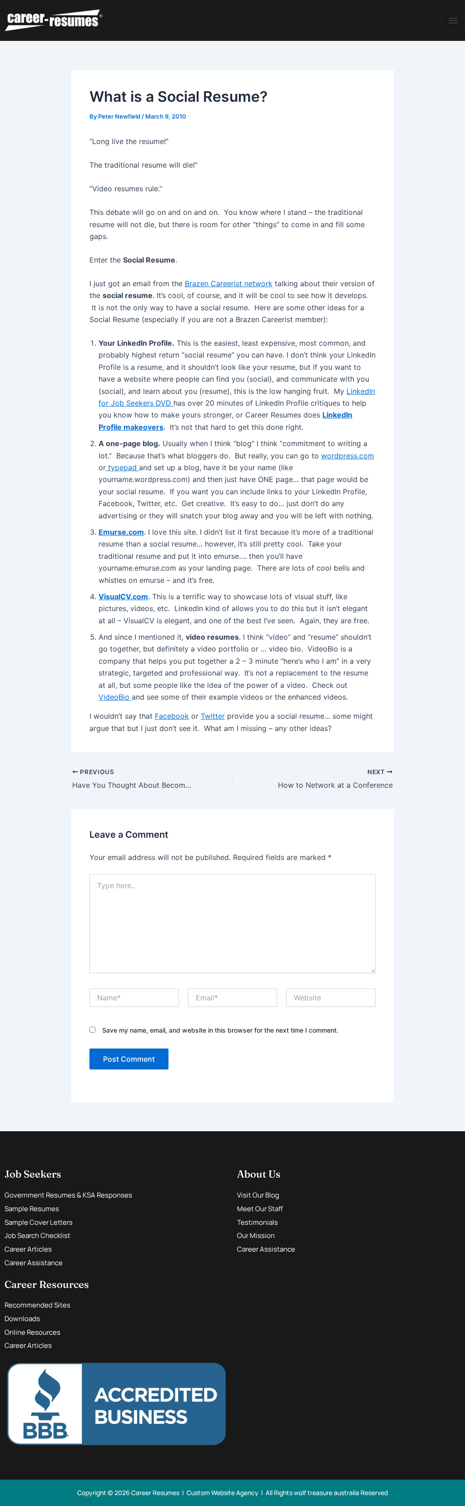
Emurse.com (121, 532)
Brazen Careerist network (228, 283)
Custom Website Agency (222, 1492)
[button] (452, 20)
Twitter (213, 716)
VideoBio (115, 696)
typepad (122, 467)
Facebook (172, 716)
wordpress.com (347, 455)
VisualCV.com (123, 596)
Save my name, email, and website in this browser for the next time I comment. (220, 1030)
